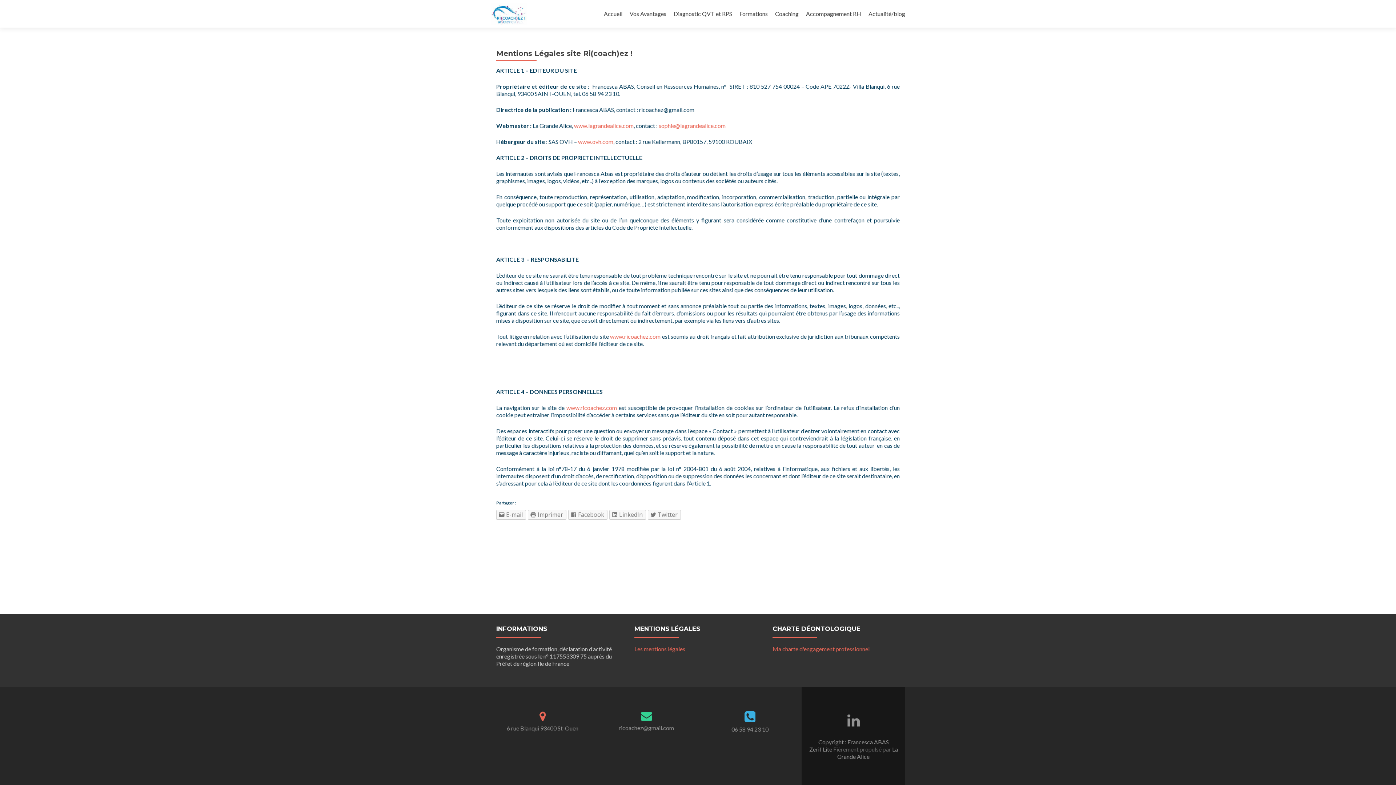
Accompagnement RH (833, 13)
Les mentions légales (659, 648)
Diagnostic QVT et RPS (703, 13)
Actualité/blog (887, 13)
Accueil (613, 13)
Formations (753, 13)
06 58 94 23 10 (750, 729)
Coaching (787, 13)
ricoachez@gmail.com (646, 727)
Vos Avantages (648, 13)
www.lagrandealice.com (604, 125)
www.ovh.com (595, 141)
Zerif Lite (821, 749)
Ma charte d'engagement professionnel (821, 648)
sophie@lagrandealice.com (692, 125)
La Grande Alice (867, 753)
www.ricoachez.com (635, 336)
